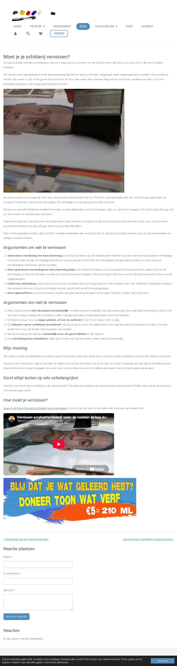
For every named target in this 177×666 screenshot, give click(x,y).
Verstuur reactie (16, 616)
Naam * (8, 556)
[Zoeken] (27, 33)
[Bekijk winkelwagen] (40, 33)
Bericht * (9, 590)
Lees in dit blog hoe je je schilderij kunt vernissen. (35, 408)
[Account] (15, 33)
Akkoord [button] (163, 660)
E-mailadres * (12, 573)
